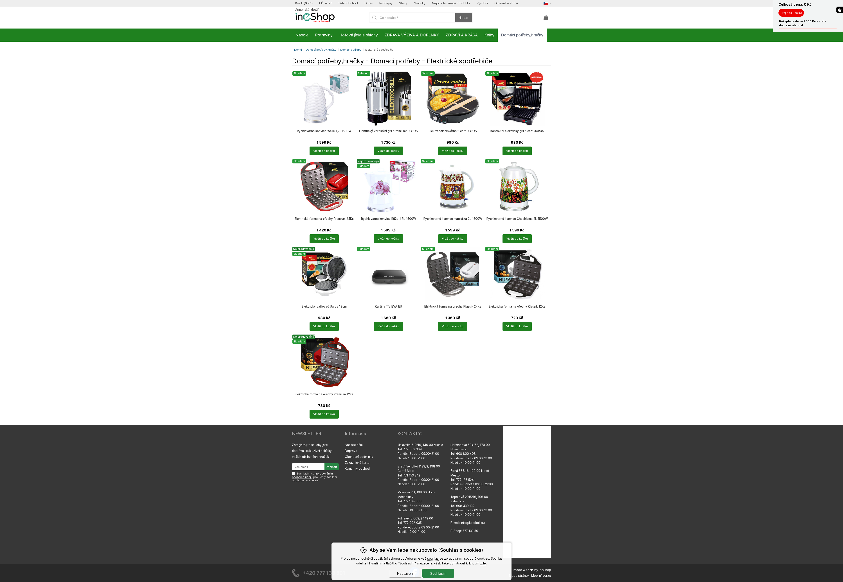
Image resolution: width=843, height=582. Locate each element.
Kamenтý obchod (357, 468)
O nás (368, 3)
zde (483, 563)
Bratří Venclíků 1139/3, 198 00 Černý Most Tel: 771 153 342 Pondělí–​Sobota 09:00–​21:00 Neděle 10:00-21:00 (419, 475)
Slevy (403, 3)
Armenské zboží (307, 9)
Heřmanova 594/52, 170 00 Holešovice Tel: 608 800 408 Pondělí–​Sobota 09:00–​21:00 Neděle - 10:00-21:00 (471, 454)
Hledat (463, 18)
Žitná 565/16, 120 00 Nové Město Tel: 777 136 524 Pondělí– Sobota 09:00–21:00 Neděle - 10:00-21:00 (471, 480)
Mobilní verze (541, 575)
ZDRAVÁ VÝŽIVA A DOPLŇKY (411, 35)
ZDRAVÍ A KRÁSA (462, 35)
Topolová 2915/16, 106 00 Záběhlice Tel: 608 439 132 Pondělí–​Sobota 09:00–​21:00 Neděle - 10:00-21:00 (471, 506)
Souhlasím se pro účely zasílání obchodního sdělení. (314, 477)
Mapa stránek (519, 575)
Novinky (419, 3)
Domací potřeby (350, 49)
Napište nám (354, 445)
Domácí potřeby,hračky (321, 49)
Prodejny (386, 3)
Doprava (351, 451)
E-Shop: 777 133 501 (464, 531)
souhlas (433, 558)
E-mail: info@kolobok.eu (467, 523)
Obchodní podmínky (359, 456)
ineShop (545, 570)
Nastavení (405, 573)
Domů (298, 49)
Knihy (489, 35)
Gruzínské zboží (506, 3)
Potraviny (324, 35)
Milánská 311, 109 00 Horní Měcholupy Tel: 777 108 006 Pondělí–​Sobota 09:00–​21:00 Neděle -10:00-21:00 (418, 501)
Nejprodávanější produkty (451, 3)
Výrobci (482, 3)
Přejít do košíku (791, 12)
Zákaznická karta (357, 462)
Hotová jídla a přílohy (358, 35)
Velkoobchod (348, 3)
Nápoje (301, 35)
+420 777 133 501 (324, 573)
